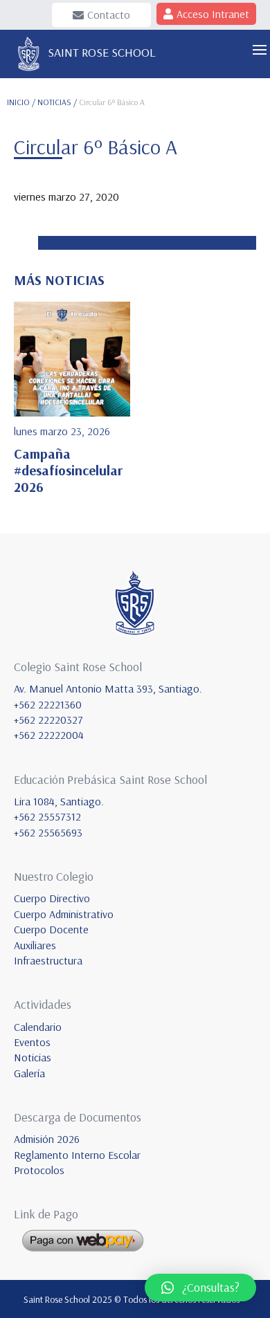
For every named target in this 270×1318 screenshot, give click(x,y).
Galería (29, 1073)
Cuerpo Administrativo (64, 914)
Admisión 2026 (47, 1139)
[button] (200, 1287)
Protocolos (39, 1170)
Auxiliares (35, 945)
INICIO (18, 102)
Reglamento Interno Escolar (77, 1155)
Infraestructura (48, 960)
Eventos (32, 1042)
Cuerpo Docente (51, 929)
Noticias (32, 1057)
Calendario (38, 1027)
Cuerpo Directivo (52, 898)
